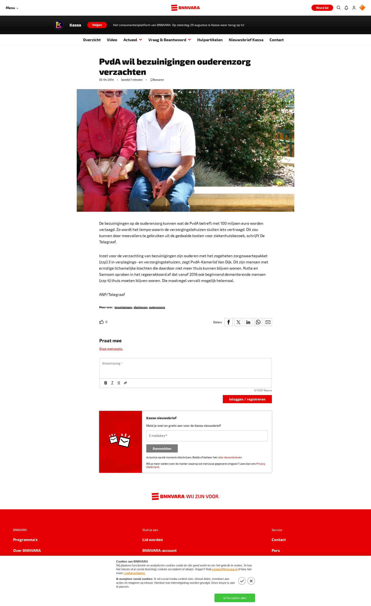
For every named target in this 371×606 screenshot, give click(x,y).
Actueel (130, 39)
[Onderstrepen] (119, 383)
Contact (277, 39)
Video (112, 39)
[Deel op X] (238, 322)
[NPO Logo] (362, 8)
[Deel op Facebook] (228, 322)
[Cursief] (112, 383)
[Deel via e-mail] (268, 322)
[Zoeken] (338, 7)
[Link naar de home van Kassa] (58, 25)
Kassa (75, 25)
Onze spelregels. (111, 348)
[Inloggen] (354, 7)
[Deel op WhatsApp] (258, 322)
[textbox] (186, 368)
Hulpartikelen (210, 39)
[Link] (125, 383)
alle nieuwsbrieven (230, 457)
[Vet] (106, 383)
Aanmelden (162, 448)
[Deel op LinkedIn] (248, 322)
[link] (123, 307)
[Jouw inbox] (346, 7)
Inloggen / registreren (247, 399)
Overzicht (92, 39)
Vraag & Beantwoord (167, 39)
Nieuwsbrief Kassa (246, 39)
